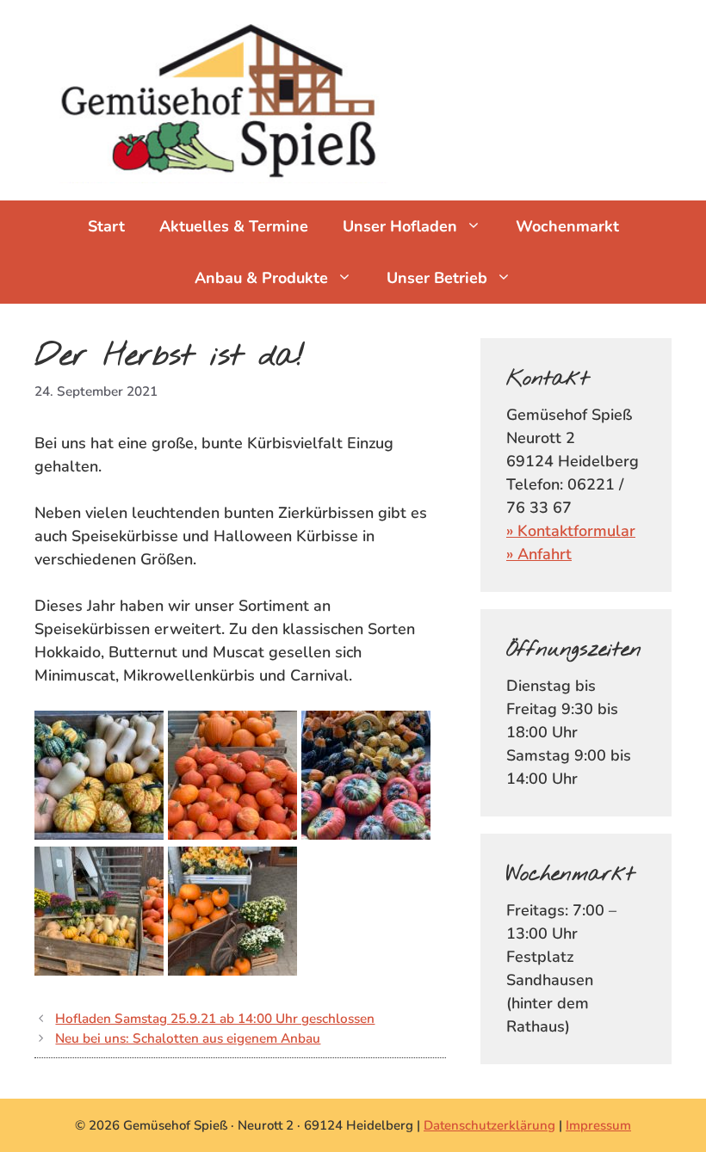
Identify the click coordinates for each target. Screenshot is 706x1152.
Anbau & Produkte (261, 278)
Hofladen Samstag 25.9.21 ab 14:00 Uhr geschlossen (215, 1018)
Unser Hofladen (400, 226)
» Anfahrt (539, 554)
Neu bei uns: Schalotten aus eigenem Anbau (187, 1038)
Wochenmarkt (567, 226)
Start (106, 226)
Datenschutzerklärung (489, 1125)
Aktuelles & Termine (233, 226)
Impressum (598, 1125)
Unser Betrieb (437, 278)
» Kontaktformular (570, 531)
